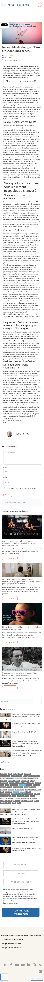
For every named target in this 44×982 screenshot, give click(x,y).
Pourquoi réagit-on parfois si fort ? (24, 732)
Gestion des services (37, 979)
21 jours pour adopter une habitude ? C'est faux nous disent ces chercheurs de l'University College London (27, 753)
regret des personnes (21, 416)
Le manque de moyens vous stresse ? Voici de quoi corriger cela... (26, 725)
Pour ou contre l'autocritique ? (22, 828)
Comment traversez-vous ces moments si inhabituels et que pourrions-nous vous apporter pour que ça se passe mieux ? (22, 581)
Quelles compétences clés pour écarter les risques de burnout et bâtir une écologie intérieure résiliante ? (19, 543)
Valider (7, 495)
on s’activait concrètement (30, 389)
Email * (5, 467)
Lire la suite (10, 558)
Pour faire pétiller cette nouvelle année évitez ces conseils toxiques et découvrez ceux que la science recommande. (26, 840)
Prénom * (6, 477)
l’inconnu (16, 380)
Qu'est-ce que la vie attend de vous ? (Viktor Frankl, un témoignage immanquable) (20, 674)
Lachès (27, 380)
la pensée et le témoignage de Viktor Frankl (25, 343)
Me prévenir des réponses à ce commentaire (21, 488)
